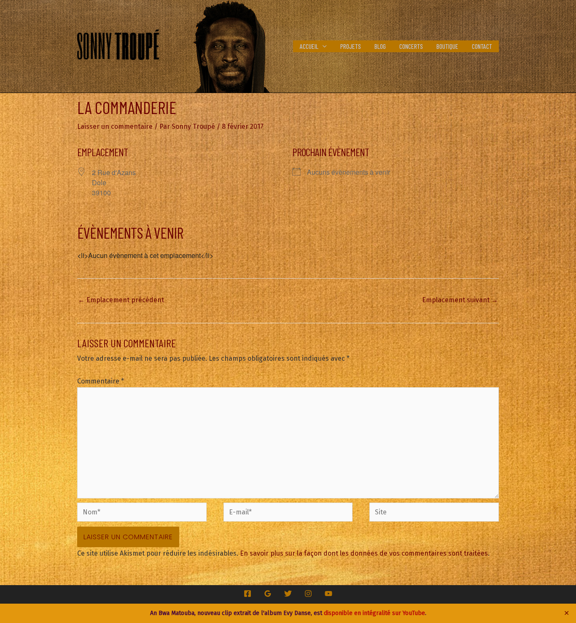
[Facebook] (247, 593)
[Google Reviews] (268, 593)
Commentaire (100, 381)
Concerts (411, 46)
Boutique (447, 46)
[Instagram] (308, 593)
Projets (350, 46)
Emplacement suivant (460, 300)
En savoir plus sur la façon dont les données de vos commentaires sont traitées (364, 553)
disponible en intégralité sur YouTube (374, 613)
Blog (380, 46)
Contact (482, 46)
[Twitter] (288, 593)
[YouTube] (328, 593)
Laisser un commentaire (115, 126)
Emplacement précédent (121, 300)
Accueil (309, 46)
